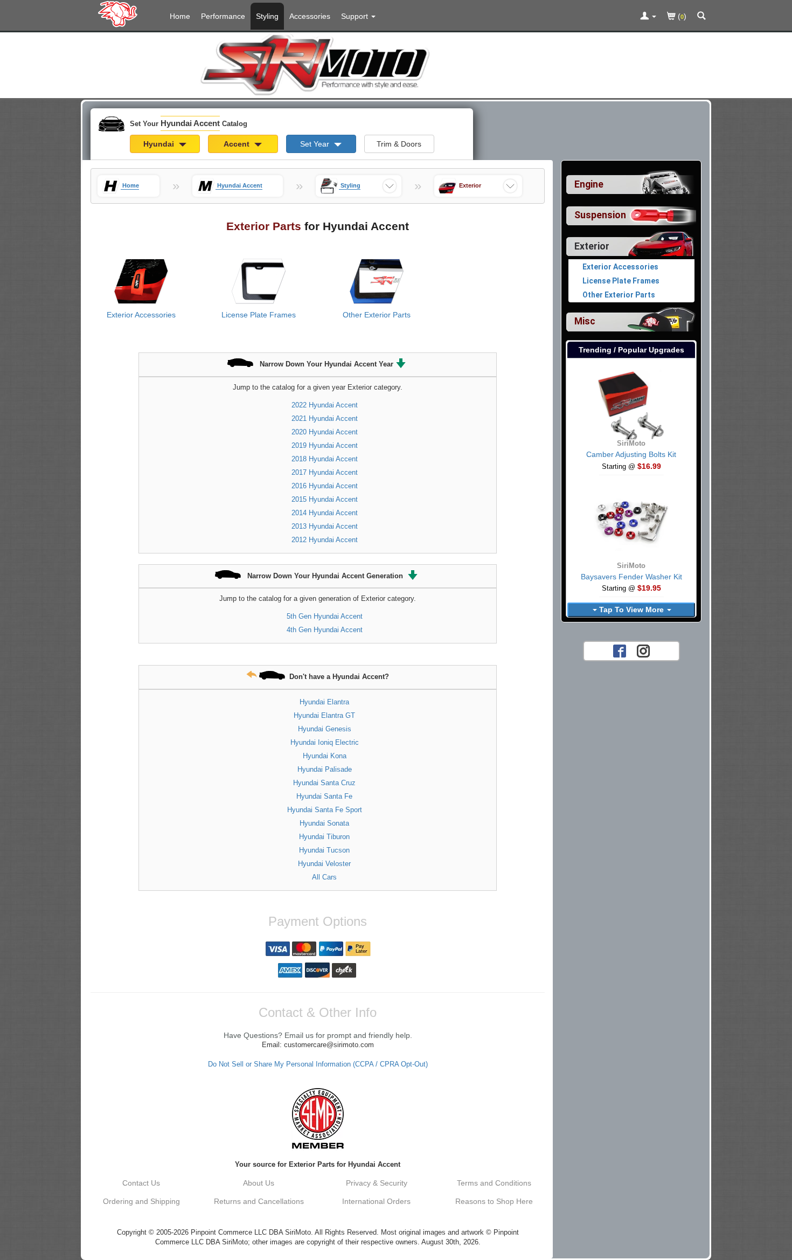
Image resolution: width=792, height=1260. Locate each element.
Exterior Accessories (141, 314)
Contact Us (141, 1183)
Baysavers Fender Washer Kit (631, 576)
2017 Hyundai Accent (324, 472)
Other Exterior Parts (377, 314)
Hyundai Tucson (324, 850)
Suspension (600, 215)
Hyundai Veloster (324, 864)
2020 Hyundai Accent (324, 432)
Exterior (591, 246)
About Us (258, 1183)
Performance (223, 16)
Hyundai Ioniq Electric (324, 742)
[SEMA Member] (318, 1118)
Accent (238, 144)
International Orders (376, 1201)
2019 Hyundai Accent (324, 445)
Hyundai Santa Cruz (324, 783)
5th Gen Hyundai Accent (325, 616)
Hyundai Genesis (324, 729)
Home (180, 16)
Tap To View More (631, 609)
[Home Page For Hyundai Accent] (120, 13)
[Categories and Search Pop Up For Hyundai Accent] (701, 17)
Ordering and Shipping (141, 1201)
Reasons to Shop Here (494, 1201)
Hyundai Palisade (324, 769)
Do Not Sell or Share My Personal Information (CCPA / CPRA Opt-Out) (318, 1064)
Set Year (315, 144)
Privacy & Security (376, 1183)
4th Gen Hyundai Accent (325, 630)
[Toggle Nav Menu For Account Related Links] (648, 17)
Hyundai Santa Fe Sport (324, 810)
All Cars (324, 877)
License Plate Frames (258, 314)
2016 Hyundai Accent (324, 486)
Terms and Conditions (494, 1183)
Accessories (309, 16)
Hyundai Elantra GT (324, 715)
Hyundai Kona (324, 756)
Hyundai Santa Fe (324, 796)
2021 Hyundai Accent (324, 418)
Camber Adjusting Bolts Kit (631, 454)
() (681, 16)
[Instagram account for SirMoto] (643, 650)
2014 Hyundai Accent (324, 513)
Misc (584, 321)
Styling (267, 16)
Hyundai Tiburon (324, 837)
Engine (588, 184)
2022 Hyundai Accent (324, 405)
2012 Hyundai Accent (324, 540)
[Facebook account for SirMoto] (619, 650)
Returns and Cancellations (259, 1201)
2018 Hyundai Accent (324, 459)
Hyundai (159, 144)
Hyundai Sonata (324, 823)
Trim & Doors (399, 144)
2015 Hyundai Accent (324, 499)
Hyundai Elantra (324, 702)
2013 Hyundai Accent (324, 526)
